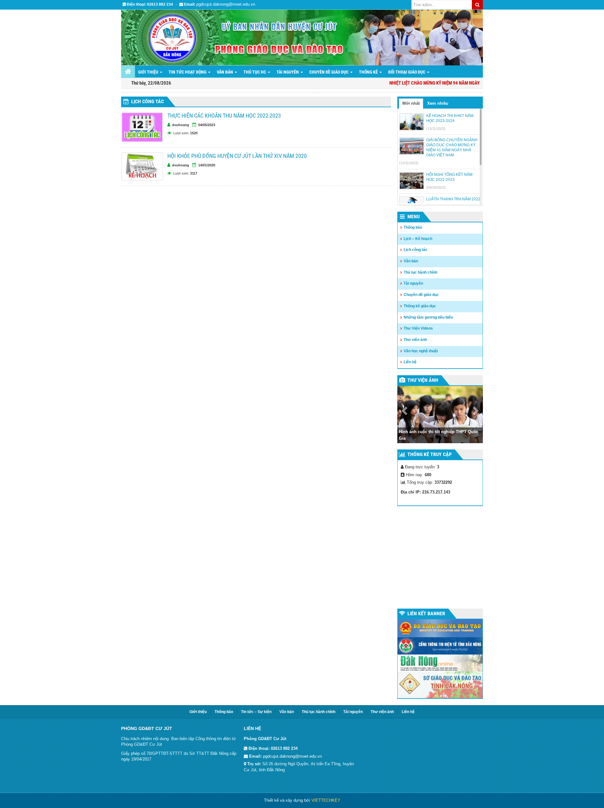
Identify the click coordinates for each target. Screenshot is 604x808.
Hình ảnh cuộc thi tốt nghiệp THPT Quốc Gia (438, 435)
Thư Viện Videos (418, 328)
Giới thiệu (148, 72)
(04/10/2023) (436, 187)
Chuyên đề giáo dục (329, 72)
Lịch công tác (147, 101)
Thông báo (413, 227)
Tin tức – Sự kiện (256, 712)
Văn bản (225, 72)
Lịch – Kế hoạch (418, 239)
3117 (193, 173)
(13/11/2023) (435, 129)
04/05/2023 (206, 125)
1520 (194, 133)
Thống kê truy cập (429, 454)
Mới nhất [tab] (411, 103)
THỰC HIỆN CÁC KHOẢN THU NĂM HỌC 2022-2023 (224, 115)
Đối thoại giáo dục (407, 72)
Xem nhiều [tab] (437, 103)
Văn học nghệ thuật (421, 351)
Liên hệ (410, 362)
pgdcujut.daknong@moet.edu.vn (225, 4)
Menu (413, 217)
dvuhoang (180, 125)
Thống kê (369, 72)
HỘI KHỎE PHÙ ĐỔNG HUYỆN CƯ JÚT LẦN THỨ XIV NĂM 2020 (237, 156)
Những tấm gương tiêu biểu (428, 317)
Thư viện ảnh (415, 339)
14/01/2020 (206, 165)
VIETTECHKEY (325, 800)
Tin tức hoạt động (188, 72)
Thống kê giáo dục (420, 306)
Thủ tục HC (255, 72)
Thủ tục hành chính (420, 272)
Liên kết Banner (426, 613)
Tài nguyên (288, 72)
